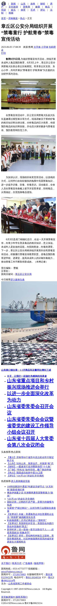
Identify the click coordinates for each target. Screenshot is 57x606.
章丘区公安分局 (23, 274)
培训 (3, 10)
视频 (11, 13)
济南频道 (13, 18)
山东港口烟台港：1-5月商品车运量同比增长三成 (26, 370)
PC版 (15, 597)
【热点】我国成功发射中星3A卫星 (25, 472)
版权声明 (38, 563)
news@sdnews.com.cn (11, 571)
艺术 (33, 10)
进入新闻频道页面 (20, 481)
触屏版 (9, 597)
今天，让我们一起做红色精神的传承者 (27, 376)
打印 (3, 53)
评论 (42, 10)
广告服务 (27, 563)
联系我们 (22, 597)
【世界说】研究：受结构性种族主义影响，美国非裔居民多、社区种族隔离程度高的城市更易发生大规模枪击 (30, 538)
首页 (3, 18)
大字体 (37, 47)
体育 (23, 10)
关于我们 (6, 563)
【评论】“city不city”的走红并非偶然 (25, 476)
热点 (22, 18)
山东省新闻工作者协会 (20, 583)
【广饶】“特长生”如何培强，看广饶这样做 (29, 469)
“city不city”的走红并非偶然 (20, 499)
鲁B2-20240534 (33, 577)
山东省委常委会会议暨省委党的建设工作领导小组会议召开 (30, 426)
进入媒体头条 (18, 279)
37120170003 (19, 574)
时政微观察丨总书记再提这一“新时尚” (26, 520)
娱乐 (13, 10)
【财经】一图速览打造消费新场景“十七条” (29, 466)
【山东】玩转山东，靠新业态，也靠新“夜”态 (30, 463)
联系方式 (16, 563)
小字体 (44, 47)
